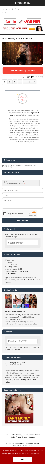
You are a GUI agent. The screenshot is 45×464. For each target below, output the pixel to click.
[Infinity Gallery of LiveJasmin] (3, 9)
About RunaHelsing (4, 81)
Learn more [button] (34, 453)
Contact (32, 437)
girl (13, 260)
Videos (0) (14, 81)
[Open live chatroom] (22, 100)
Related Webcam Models (15, 311)
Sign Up (25, 435)
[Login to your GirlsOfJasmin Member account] (5, 13)
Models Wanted (34, 435)
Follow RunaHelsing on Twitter (16, 271)
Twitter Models (15, 435)
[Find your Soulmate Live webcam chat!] (22, 27)
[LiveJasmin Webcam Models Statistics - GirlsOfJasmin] (22, 19)
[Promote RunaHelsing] (25, 81)
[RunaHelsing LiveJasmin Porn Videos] (34, 81)
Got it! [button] (22, 459)
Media (13, 437)
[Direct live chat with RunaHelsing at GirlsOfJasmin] (29, 81)
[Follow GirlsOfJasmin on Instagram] (9, 9)
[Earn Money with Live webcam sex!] (19, 395)
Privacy (18, 437)
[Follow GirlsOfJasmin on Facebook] (12, 9)
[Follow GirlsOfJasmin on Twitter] (6, 9)
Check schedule (11, 274)
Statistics (20, 81)
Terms (7, 435)
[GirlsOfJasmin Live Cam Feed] (18, 9)
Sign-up (7, 277)
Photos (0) (9, 81)
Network (25, 437)
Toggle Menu (24, 3)
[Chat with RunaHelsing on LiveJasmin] (22, 45)
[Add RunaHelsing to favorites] (23, 77)
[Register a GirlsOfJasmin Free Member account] (2, 13)
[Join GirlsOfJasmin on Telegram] (15, 9)
